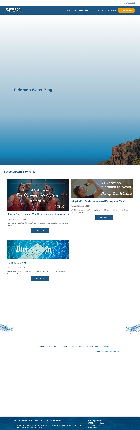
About (94, 10)
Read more (40, 230)
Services (83, 10)
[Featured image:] (102, 198)
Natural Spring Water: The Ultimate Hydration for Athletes (40, 214)
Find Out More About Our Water (109, 351)
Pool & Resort (108, 10)
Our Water (70, 10)
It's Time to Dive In (17, 262)
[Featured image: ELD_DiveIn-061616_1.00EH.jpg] (38, 259)
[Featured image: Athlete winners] (38, 211)
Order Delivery (126, 10)
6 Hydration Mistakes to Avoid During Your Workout (100, 201)
